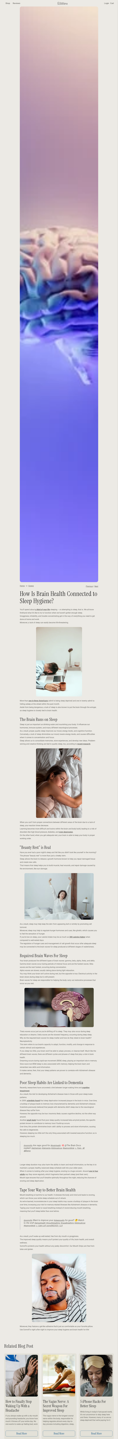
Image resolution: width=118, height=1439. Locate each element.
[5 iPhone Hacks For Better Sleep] (96, 1376)
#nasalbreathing (67, 1223)
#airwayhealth (40, 1223)
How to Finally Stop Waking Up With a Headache (19, 1406)
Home (22, 586)
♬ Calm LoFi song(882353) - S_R (49, 1226)
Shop (8, 3)
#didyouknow (56, 1148)
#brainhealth (56, 1145)
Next (96, 586)
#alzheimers (36, 1148)
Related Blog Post (18, 1346)
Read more (21, 1433)
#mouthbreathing (53, 1223)
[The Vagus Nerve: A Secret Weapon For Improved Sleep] (59, 1376)
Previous (89, 586)
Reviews (16, 3)
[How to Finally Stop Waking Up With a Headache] (22, 1376)
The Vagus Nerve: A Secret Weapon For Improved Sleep (56, 1406)
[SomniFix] (62, 3)
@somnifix (28, 1145)
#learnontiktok (68, 1148)
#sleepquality (59, 1220)
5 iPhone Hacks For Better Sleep (93, 1403)
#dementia (46, 1148)
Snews (31, 586)
